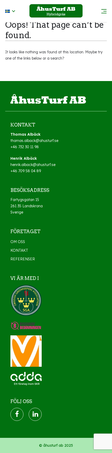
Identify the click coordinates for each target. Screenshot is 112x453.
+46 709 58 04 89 (25, 171)
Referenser (22, 259)
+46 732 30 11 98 (24, 147)
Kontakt (19, 250)
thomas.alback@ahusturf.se (34, 140)
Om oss (17, 241)
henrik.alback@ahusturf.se (32, 164)
